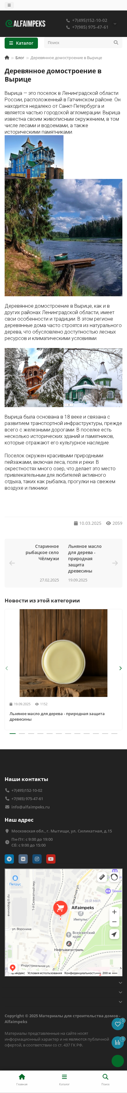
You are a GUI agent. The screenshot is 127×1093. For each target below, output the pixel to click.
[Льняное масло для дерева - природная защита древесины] (63, 653)
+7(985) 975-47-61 (90, 27)
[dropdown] (9, 5)
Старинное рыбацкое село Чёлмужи (42, 552)
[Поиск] (116, 42)
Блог (19, 57)
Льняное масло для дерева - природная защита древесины (85, 558)
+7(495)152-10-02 (89, 20)
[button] (7, 668)
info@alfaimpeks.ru (30, 807)
